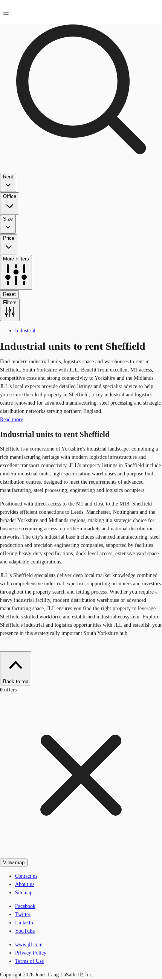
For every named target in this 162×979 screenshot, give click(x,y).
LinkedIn (25, 923)
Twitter (23, 914)
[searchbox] (81, 160)
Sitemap (23, 892)
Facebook (25, 906)
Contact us (26, 876)
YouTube (25, 931)
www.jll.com (29, 944)
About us (24, 884)
